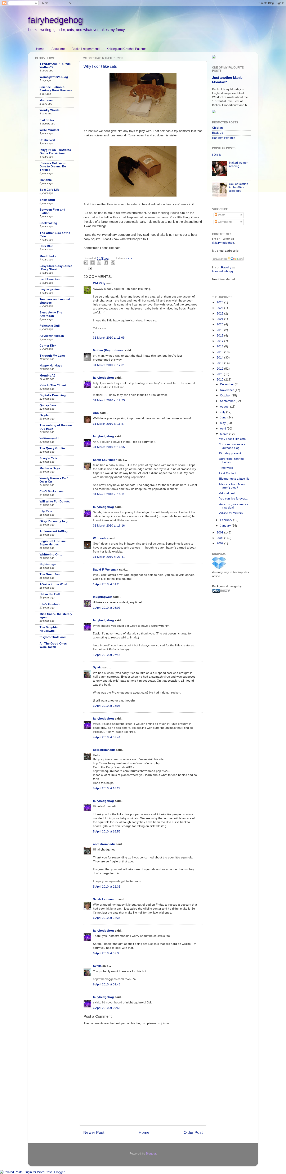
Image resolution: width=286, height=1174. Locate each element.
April (223, 428)
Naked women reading (238, 164)
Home (40, 48)
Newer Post (93, 1132)
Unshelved (47, 140)
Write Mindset (49, 130)
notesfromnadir (104, 749)
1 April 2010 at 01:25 (106, 584)
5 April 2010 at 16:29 (106, 788)
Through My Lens (52, 355)
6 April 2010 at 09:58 (106, 1008)
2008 (220, 538)
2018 (220, 335)
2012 (220, 368)
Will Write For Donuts (55, 501)
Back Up (217, 132)
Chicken (217, 127)
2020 (220, 324)
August (225, 406)
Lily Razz (46, 511)
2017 (220, 341)
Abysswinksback (52, 335)
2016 (220, 346)
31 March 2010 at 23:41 (109, 556)
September (228, 401)
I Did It (216, 154)
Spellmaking (48, 223)
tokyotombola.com (53, 637)
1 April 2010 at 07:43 (106, 654)
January (226, 525)
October (226, 395)
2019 (220, 330)
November (227, 390)
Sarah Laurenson (105, 459)
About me (58, 48)
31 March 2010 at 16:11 (109, 494)
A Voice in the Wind (53, 584)
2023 (220, 307)
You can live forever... (233, 498)
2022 (220, 313)
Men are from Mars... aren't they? (233, 486)
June (223, 417)
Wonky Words (49, 110)
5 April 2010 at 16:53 (106, 831)
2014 (220, 357)
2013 (220, 363)
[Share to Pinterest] (113, 262)
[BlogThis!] (92, 262)
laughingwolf (102, 596)
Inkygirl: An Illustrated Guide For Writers (55, 151)
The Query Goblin (52, 448)
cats (129, 258)
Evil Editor (47, 120)
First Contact (227, 473)
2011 (220, 374)
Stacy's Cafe (48, 458)
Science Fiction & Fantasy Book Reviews (56, 88)
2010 (220, 379)
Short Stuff (47, 199)
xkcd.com (46, 100)
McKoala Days (50, 468)
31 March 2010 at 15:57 (109, 423)
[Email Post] (89, 268)
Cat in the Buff (50, 594)
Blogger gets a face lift (234, 478)
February (226, 520)
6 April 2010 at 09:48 (106, 984)
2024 (220, 302)
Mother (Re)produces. (108, 350)
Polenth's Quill (50, 325)
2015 (220, 352)
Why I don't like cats (100, 66)
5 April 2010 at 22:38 (106, 917)
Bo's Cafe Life (49, 189)
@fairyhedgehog (223, 242)
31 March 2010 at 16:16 (109, 525)
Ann (96, 412)
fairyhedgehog (55, 20)
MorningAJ (47, 375)
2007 (220, 543)
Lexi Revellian (50, 279)
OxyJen (45, 415)
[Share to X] (99, 262)
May (223, 423)
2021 (220, 319)
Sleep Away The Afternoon (51, 314)
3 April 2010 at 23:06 (106, 705)
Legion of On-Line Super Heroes (53, 543)
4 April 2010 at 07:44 (106, 737)
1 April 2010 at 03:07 (106, 607)
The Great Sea (50, 574)
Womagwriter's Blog (54, 77)
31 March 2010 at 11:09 (109, 337)
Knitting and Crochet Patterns (127, 48)
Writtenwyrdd (49, 438)
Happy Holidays (51, 365)
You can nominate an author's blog (233, 446)
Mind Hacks (48, 256)
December (227, 384)
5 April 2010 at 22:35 (106, 886)
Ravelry (226, 267)
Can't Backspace (51, 491)
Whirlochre (100, 538)
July (223, 412)
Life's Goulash (50, 604)
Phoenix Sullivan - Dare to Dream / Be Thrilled (53, 166)
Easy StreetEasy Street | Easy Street (56, 267)
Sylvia (97, 667)
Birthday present (230, 453)
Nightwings (48, 564)
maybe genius (50, 289)
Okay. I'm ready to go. (55, 521)
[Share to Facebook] (106, 262)
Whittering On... (51, 554)
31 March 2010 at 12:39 (109, 400)
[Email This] (86, 262)
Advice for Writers (231, 513)
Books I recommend (85, 48)
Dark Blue (46, 246)
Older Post (193, 1132)
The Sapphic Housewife (49, 629)
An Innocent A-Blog (54, 531)
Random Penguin (223, 137)
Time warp (226, 467)
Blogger (151, 1153)
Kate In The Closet (53, 385)
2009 (220, 532)
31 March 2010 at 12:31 (109, 365)
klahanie (46, 179)
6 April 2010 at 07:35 (106, 953)
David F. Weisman (105, 569)
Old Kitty (99, 283)
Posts (221, 214)
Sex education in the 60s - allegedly (238, 187)
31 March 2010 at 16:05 (109, 447)
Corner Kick (48, 345)
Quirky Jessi (48, 405)
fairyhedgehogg (222, 271)
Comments (224, 221)
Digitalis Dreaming (53, 395)
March (224, 434)
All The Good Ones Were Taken (53, 645)
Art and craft (227, 493)
